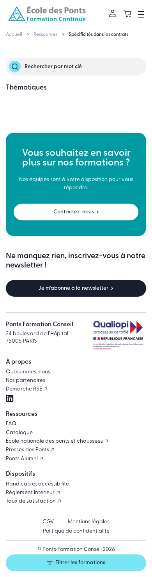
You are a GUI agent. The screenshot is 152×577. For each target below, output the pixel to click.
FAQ (11, 424)
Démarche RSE (24, 389)
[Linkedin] (10, 398)
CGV (48, 522)
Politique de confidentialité (76, 531)
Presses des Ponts (28, 450)
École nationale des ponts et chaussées (55, 441)
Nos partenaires (25, 380)
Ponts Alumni (22, 459)
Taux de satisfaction (31, 501)
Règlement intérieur (31, 493)
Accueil (14, 34)
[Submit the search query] (15, 66)
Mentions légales (89, 522)
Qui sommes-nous (28, 372)
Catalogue (19, 433)
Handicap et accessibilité (37, 484)
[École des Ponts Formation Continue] (47, 13)
